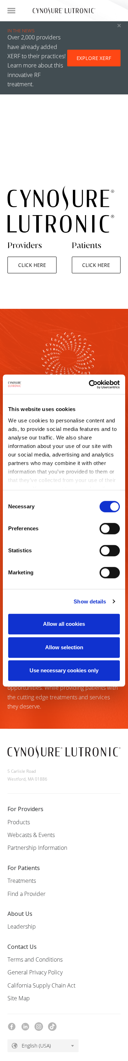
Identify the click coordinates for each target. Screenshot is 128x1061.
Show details (90, 601)
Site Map (18, 998)
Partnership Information (37, 848)
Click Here (32, 265)
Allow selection (64, 647)
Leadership (21, 926)
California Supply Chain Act (41, 985)
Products (18, 822)
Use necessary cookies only (64, 670)
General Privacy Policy (35, 972)
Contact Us (22, 947)
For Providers (25, 809)
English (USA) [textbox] (36, 1045)
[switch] (110, 528)
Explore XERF (93, 58)
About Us (19, 914)
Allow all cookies (64, 624)
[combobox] (43, 1045)
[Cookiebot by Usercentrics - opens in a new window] (90, 384)
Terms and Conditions (35, 959)
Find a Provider (26, 894)
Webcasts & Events (31, 835)
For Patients (23, 868)
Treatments (21, 881)
